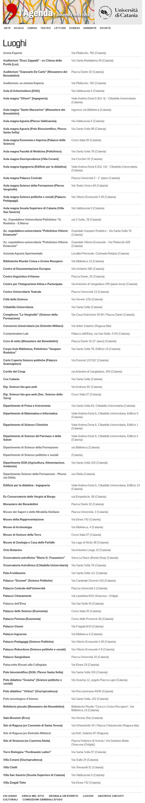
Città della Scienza (15, 299)
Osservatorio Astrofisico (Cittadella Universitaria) (35, 565)
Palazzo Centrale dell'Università (24, 588)
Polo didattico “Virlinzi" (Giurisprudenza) (30, 691)
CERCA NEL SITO (33, 795)
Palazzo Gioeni (13, 626)
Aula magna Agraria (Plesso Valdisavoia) (29, 121)
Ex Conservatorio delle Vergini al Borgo (29, 496)
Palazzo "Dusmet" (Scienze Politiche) (27, 580)
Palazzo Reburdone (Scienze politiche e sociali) (34, 649)
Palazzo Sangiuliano (16, 657)
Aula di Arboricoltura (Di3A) (21, 90)
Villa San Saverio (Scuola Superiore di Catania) (34, 775)
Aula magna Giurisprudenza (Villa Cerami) (31, 159)
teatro (45, 28)
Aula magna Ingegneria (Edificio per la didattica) (34, 166)
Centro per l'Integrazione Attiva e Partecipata (32, 284)
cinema (32, 28)
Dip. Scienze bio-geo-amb (20, 386)
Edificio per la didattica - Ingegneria (26, 485)
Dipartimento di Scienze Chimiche (25, 424)
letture (60, 28)
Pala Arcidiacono (14, 573)
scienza (74, 28)
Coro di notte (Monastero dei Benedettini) (30, 341)
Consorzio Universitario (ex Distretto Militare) (33, 325)
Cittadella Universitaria (18, 307)
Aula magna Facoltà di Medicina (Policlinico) (32, 151)
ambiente (89, 28)
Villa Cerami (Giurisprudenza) (22, 759)
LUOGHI (88, 795)
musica (19, 28)
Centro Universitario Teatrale (22, 291)
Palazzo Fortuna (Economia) (22, 618)
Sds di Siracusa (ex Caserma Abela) (26, 740)
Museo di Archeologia (17, 527)
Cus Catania (11, 379)
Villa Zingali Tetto (14, 782)
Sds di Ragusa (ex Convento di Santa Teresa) (32, 725)
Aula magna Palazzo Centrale (22, 178)
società (105, 28)
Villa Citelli (10, 767)
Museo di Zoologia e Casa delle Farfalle (29, 542)
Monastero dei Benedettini (20, 504)
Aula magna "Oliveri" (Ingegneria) (25, 98)
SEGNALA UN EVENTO (63, 795)
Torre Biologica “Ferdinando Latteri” (27, 752)
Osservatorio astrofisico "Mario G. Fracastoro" (34, 557)
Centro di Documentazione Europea (26, 268)
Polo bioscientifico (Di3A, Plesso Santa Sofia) (33, 672)
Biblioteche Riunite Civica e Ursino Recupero (33, 261)
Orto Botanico (12, 550)
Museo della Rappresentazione (23, 519)
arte (7, 28)
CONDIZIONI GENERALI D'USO (42, 799)
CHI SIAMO (10, 795)
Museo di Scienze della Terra (22, 534)
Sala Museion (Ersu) (16, 717)
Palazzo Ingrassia (14, 634)
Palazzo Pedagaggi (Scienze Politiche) (28, 641)
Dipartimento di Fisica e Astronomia (26, 405)
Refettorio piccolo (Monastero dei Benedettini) (33, 706)
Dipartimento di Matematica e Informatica (30, 413)
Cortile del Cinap (14, 371)
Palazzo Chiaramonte (17, 595)
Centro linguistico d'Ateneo (21, 276)
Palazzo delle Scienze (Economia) (25, 611)
